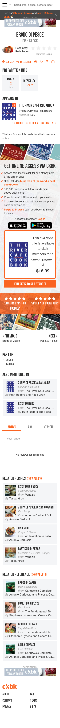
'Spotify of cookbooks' (45, 303)
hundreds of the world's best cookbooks (29, 182)
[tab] (11, 427)
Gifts (33, 707)
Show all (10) (34, 479)
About (19, 123)
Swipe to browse (14, 209)
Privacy (6, 707)
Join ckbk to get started (30, 284)
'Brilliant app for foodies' (15, 306)
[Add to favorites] (41, 62)
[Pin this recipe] (47, 62)
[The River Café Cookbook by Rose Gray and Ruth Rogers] (18, 244)
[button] (10, 4)
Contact (7, 701)
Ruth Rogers (22, 51)
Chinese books (22, 13)
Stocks (10, 364)
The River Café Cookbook (36, 105)
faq (32, 694)
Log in (41, 219)
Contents (50, 123)
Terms (33, 701)
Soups (9, 360)
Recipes (33, 123)
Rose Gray (21, 48)
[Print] (36, 62)
